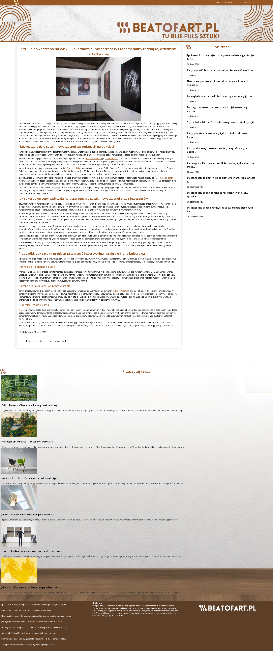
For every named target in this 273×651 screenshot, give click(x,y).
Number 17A (112, 158)
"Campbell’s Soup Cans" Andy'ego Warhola (44, 286)
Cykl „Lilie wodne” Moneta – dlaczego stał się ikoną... (30, 405)
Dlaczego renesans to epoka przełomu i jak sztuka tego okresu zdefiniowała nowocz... (36, 627)
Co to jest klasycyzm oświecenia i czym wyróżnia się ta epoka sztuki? (28, 644)
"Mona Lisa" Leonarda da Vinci (37, 266)
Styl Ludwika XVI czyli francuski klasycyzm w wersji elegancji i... (221, 122)
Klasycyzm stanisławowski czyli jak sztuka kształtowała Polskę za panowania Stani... (34, 639)
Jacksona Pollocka (93, 158)
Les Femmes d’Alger (72, 168)
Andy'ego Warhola (120, 290)
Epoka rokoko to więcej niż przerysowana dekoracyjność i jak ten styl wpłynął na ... (34, 604)
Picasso (22, 310)
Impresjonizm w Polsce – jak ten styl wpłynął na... (28, 441)
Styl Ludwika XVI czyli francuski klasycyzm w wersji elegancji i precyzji (28, 633)
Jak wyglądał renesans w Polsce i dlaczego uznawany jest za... (220, 96)
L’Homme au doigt (164, 177)
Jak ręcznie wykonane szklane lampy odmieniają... (28, 514)
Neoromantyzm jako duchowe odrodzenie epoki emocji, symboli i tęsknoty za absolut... (36, 616)
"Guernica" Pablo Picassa (34, 305)
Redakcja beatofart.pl (246, 2)
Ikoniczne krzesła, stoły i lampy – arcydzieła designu (29, 478)
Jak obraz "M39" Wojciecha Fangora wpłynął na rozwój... (31, 587)
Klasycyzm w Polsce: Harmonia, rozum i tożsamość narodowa (220, 70)
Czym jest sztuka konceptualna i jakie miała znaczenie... (31, 551)
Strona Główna (224, 2)
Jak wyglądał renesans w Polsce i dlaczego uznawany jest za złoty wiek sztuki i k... (33, 621)
